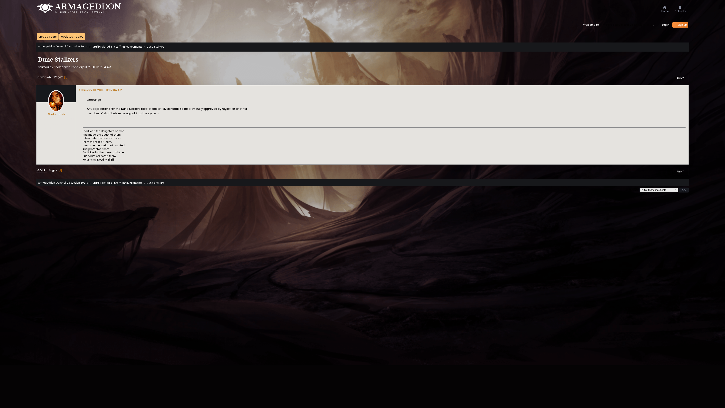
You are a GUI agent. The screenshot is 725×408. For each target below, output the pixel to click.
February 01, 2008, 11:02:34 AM (100, 90)
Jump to (633, 190)
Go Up (41, 170)
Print (680, 78)
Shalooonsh (56, 114)
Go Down (44, 77)
